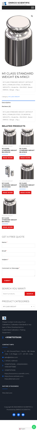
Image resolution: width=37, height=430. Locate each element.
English (23, 429)
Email (4, 251)
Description (6, 102)
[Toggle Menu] (32, 8)
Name (4, 242)
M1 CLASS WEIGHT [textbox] (17, 306)
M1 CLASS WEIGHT (14, 96)
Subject (5, 259)
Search (30, 294)
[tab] (18, 103)
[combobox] (18, 307)
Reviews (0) (6, 106)
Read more (8, 158)
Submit (7, 280)
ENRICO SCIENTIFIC (19, 3)
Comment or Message (11, 268)
